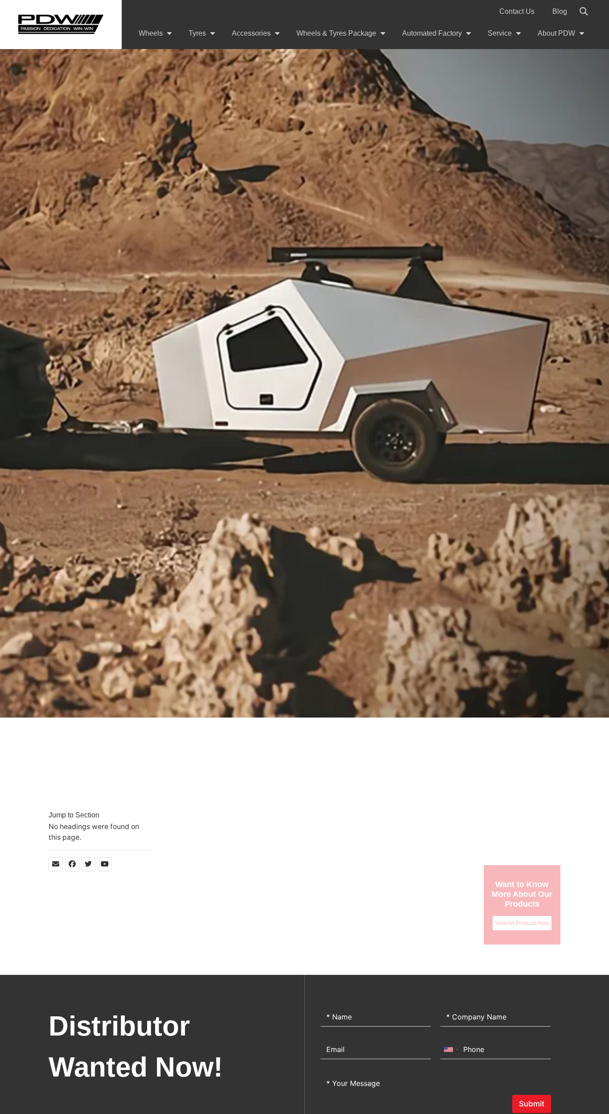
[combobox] (450, 1049)
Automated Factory (432, 33)
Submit (531, 1103)
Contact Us (517, 11)
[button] (583, 11)
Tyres (197, 33)
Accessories (251, 33)
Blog (559, 11)
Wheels (151, 33)
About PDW (556, 33)
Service (500, 33)
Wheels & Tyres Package (336, 33)
